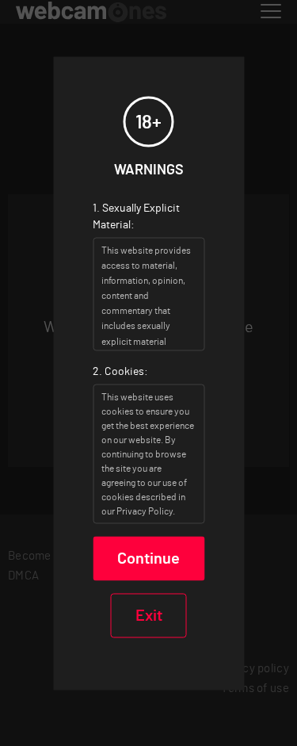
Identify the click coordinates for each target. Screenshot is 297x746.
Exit (148, 615)
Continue (148, 558)
